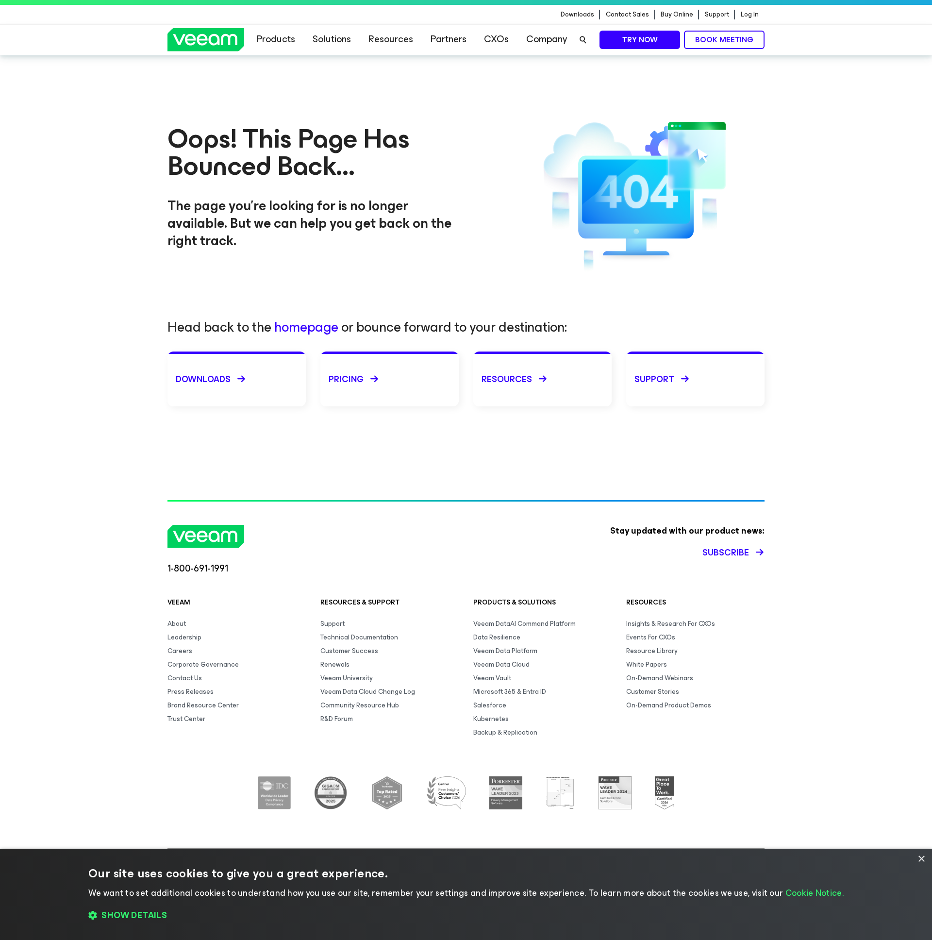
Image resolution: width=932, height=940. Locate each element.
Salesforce (489, 705)
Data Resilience (496, 637)
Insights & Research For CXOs (670, 623)
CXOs (496, 39)
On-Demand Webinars (659, 678)
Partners (448, 39)
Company (546, 39)
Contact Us (184, 678)
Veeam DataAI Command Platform (524, 623)
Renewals (335, 664)
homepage (306, 327)
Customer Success (349, 650)
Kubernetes (491, 718)
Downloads (577, 14)
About (176, 623)
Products (276, 39)
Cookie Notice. (814, 893)
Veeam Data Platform (505, 650)
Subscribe (725, 552)
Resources (390, 39)
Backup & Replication (505, 732)
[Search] (583, 40)
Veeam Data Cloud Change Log (367, 691)
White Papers (646, 664)
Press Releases (190, 691)
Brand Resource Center (203, 705)
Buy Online (677, 14)
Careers (179, 650)
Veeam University (346, 678)
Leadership (184, 637)
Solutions (332, 39)
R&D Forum (336, 718)
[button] (466, 915)
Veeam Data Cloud (501, 664)
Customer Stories (652, 691)
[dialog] (466, 894)
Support (717, 14)
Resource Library (652, 650)
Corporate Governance (203, 664)
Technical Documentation (359, 637)
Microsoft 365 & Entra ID (509, 691)
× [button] (921, 859)
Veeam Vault (492, 678)
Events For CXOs (650, 637)
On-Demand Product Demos (668, 705)
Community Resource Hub (359, 705)
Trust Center (186, 718)
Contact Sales (627, 14)
